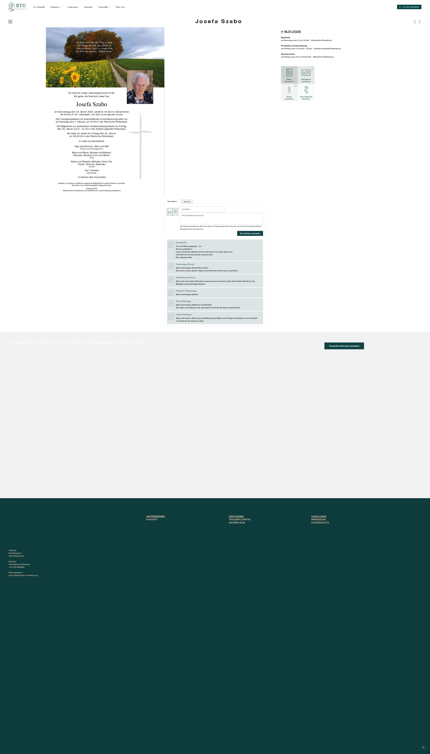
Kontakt (152, 519)
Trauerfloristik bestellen (306, 98)
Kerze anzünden (290, 92)
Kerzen (187, 201)
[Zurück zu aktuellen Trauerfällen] (10, 22)
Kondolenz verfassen (307, 74)
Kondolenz (172, 201)
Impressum (318, 519)
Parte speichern (289, 80)
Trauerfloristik (240, 519)
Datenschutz (320, 522)
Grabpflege (237, 522)
